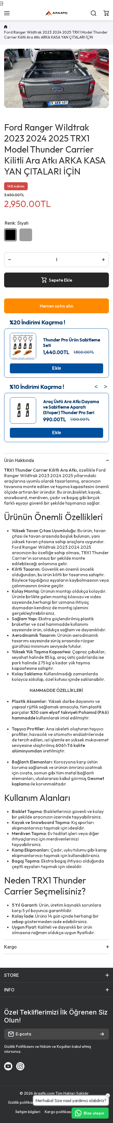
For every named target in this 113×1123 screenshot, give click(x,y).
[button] (106, 13)
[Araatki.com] (56, 13)
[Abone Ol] (102, 1034)
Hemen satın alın (56, 306)
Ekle (56, 368)
